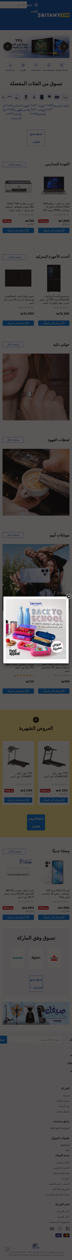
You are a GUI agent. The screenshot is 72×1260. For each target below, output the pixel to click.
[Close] (69, 596)
